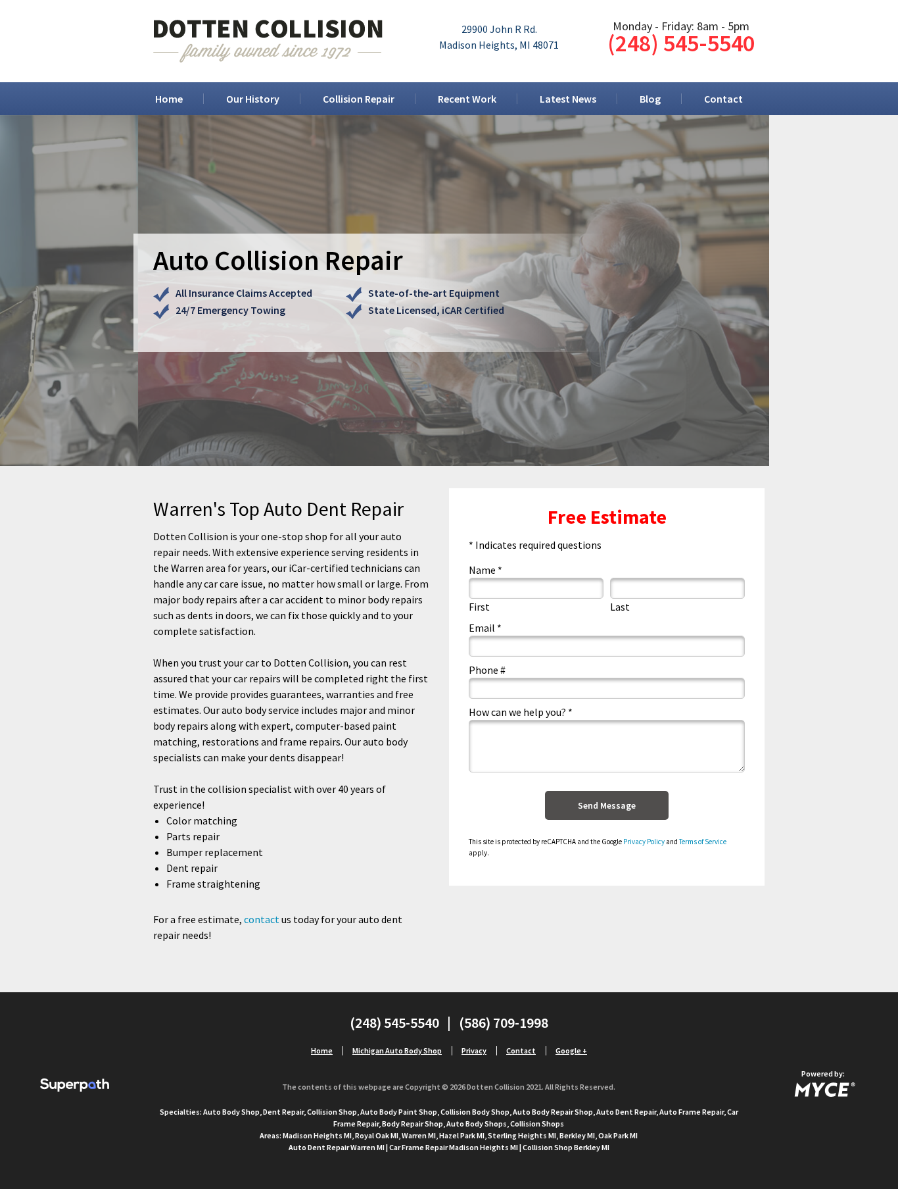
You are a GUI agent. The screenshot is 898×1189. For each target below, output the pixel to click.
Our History (252, 98)
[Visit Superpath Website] (74, 1086)
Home (169, 98)
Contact (723, 98)
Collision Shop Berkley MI (566, 1147)
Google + (571, 1050)
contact (261, 919)
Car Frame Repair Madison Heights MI (453, 1147)
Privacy (473, 1050)
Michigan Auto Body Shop (397, 1050)
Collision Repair (358, 98)
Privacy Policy (644, 841)
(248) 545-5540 (681, 43)
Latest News (568, 98)
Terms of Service (702, 841)
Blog (650, 98)
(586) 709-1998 (503, 1022)
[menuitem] (168, 98)
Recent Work (467, 98)
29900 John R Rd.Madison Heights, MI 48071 (499, 36)
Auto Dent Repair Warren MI (337, 1147)
